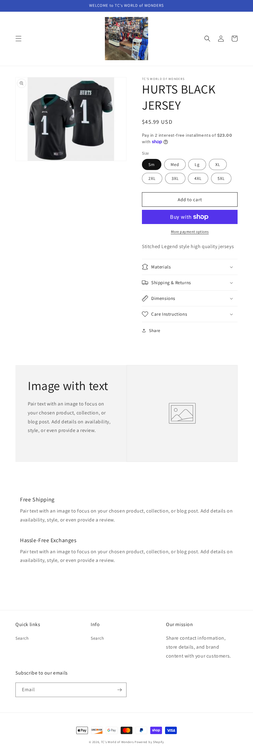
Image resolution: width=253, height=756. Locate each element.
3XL (175, 178)
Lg (197, 164)
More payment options (190, 231)
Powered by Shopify (149, 742)
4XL (198, 178)
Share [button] (154, 330)
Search (22, 638)
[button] (18, 38)
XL (217, 164)
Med (175, 164)
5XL (221, 178)
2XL (152, 178)
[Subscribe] (119, 690)
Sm (151, 164)
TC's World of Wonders (117, 742)
